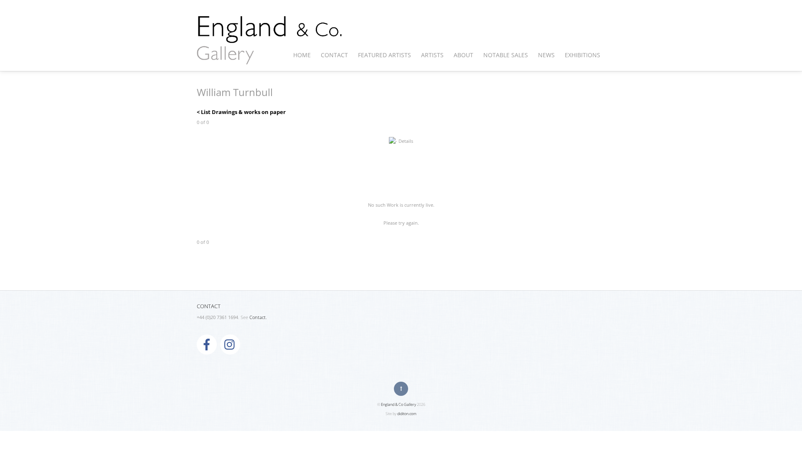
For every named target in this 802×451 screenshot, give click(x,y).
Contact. (258, 317)
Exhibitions (582, 55)
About (463, 55)
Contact (334, 55)
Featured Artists (384, 55)
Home (302, 55)
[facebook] (207, 344)
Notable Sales (505, 55)
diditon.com (406, 413)
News (546, 55)
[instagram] (230, 344)
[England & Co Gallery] (270, 55)
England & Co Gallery (398, 404)
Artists (432, 55)
